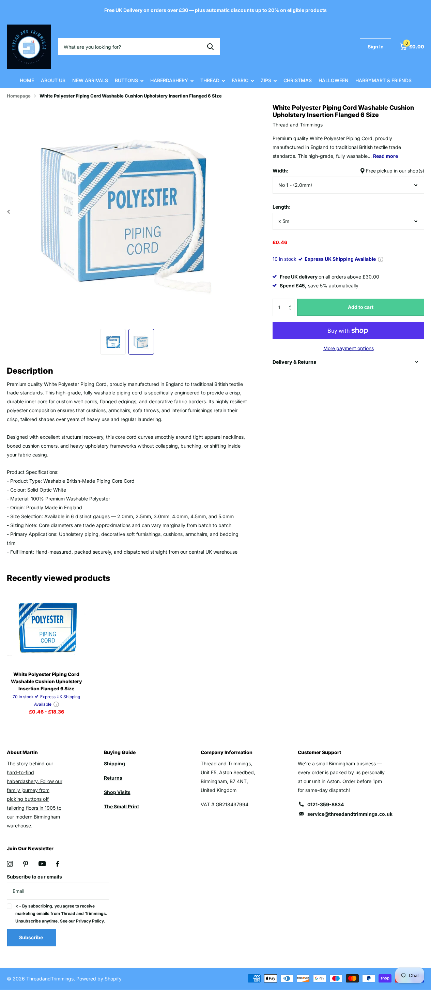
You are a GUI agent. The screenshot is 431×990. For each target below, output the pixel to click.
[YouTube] (42, 863)
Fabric (240, 80)
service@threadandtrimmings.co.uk (349, 814)
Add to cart (360, 307)
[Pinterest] (25, 864)
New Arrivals (90, 80)
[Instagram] (10, 864)
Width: (348, 171)
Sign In (376, 46)
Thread (209, 80)
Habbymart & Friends (383, 80)
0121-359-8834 (325, 804)
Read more (385, 156)
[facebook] (57, 864)
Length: (282, 207)
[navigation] (113, 342)
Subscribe (31, 937)
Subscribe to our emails (34, 877)
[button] (292, 301)
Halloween (334, 80)
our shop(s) (411, 171)
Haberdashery (169, 80)
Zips (266, 80)
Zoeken (210, 46)
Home (27, 80)
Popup (380, 259)
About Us (53, 80)
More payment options (348, 348)
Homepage (19, 96)
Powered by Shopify (99, 978)
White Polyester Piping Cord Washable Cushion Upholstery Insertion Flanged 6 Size (46, 681)
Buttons (126, 80)
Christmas (297, 80)
